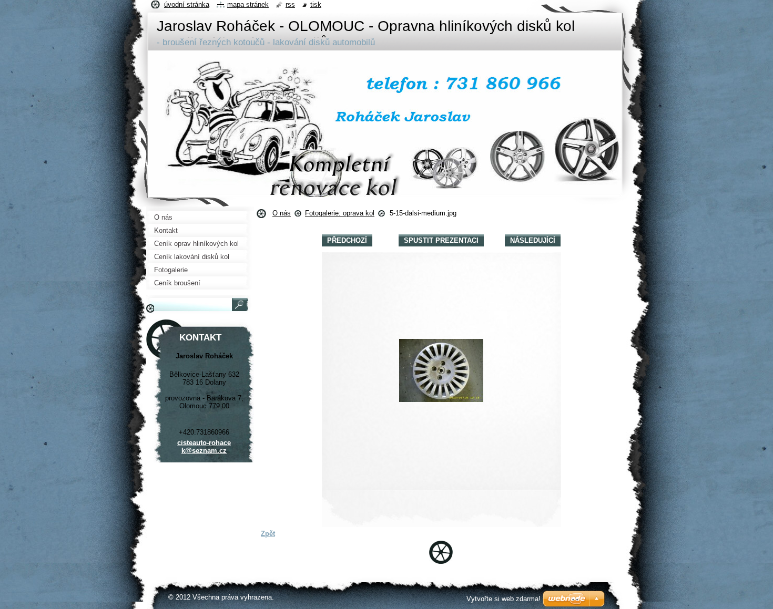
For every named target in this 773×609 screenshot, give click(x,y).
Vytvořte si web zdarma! (503, 599)
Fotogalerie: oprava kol (339, 213)
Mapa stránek (248, 4)
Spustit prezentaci (441, 240)
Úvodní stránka (186, 4)
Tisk (315, 4)
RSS (290, 4)
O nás (281, 213)
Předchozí (347, 240)
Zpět (268, 534)
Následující (532, 240)
